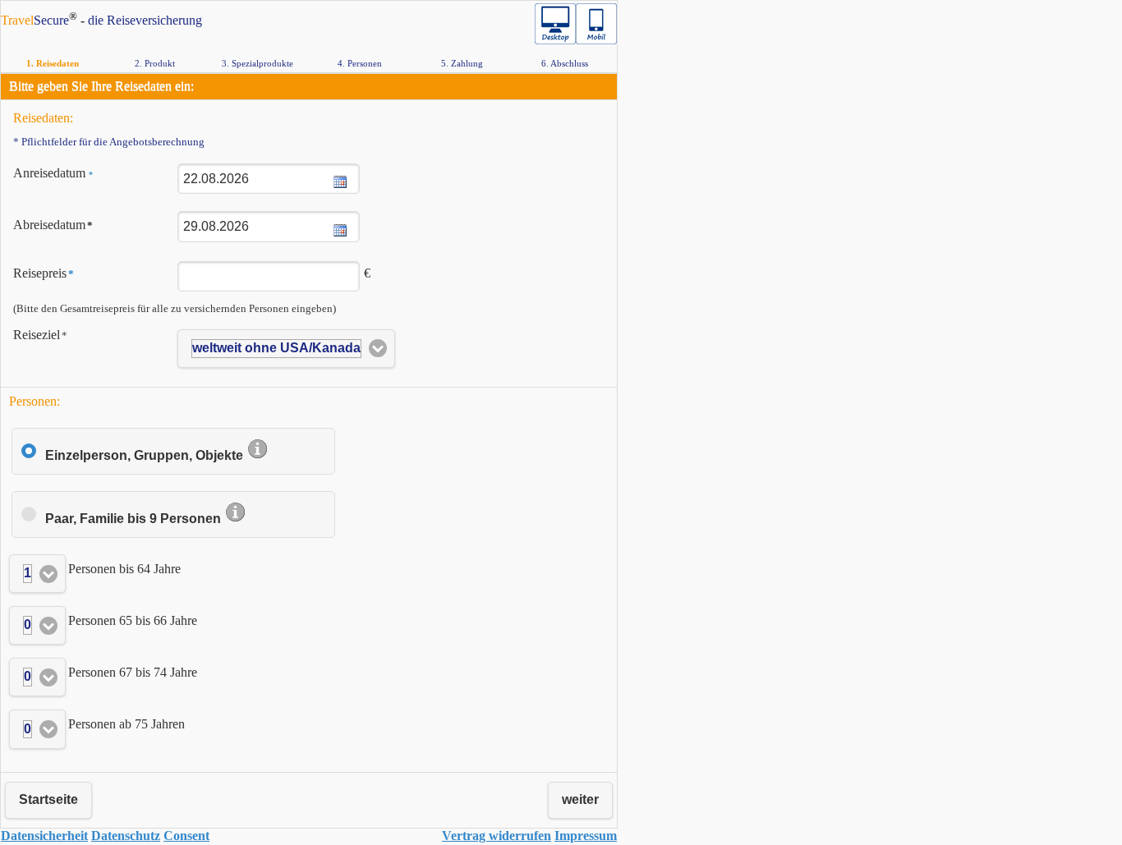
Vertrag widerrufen (496, 836)
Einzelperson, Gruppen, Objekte (145, 455)
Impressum (585, 836)
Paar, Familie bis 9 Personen (134, 519)
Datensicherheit (44, 836)
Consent (186, 836)
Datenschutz (125, 836)
